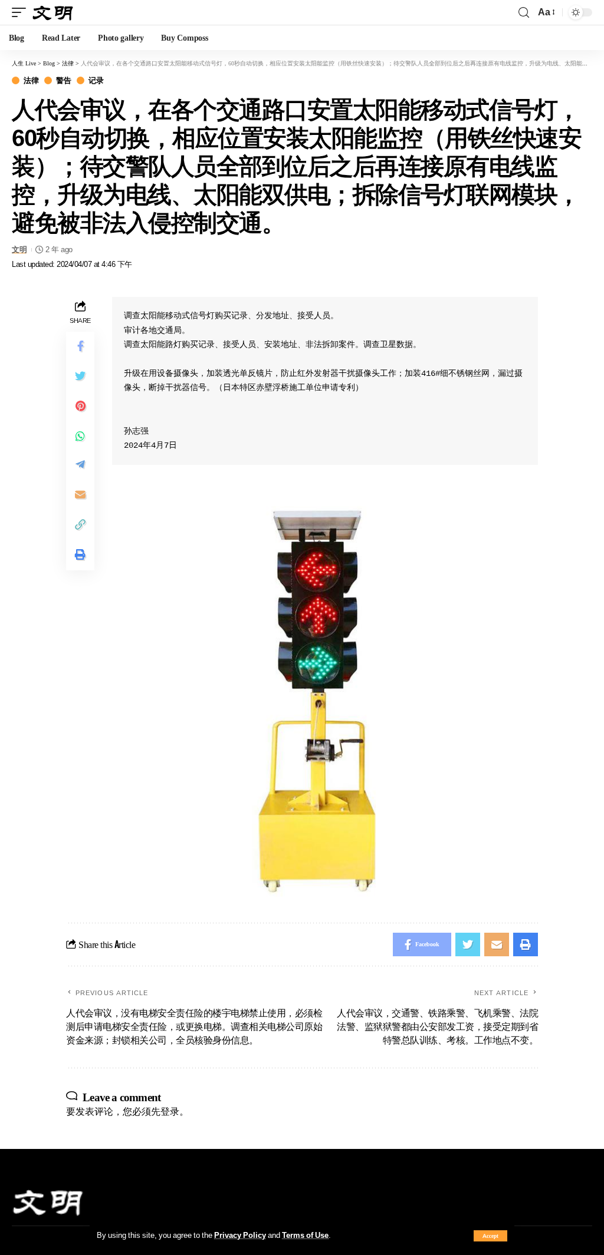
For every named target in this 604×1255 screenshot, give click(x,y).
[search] (524, 13)
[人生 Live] (53, 12)
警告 (63, 80)
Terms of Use (305, 1235)
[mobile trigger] (22, 12)
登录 (169, 1111)
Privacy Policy (240, 1235)
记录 (95, 80)
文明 (19, 249)
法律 (31, 80)
